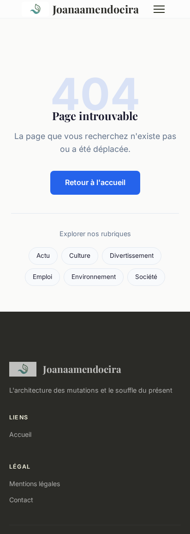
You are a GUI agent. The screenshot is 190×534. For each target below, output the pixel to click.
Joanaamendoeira (96, 9)
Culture (79, 255)
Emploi (42, 276)
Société (146, 276)
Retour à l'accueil (95, 182)
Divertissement (132, 255)
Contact (21, 500)
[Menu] (159, 9)
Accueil (20, 434)
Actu (43, 255)
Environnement (93, 276)
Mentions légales (34, 484)
